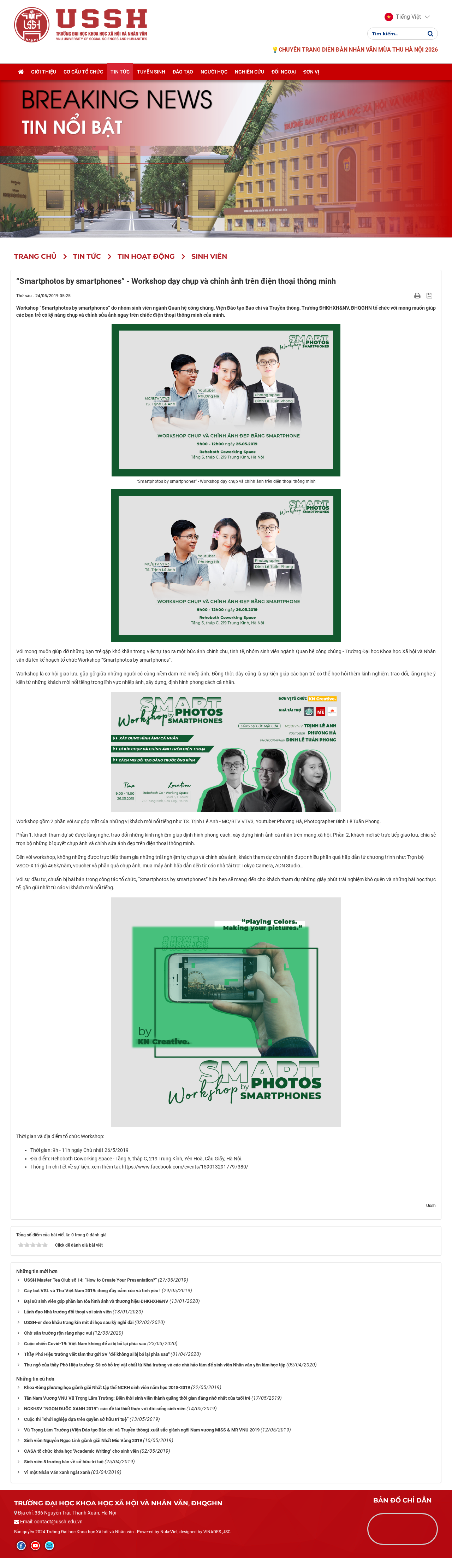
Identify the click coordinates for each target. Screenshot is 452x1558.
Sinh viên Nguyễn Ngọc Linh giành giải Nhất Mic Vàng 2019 (83, 1440)
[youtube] (35, 1546)
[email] (49, 1546)
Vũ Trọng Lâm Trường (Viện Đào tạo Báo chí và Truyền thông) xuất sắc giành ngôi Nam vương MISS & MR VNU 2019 (142, 1430)
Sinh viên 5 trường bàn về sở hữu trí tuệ (63, 1461)
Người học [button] (214, 72)
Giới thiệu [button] (43, 72)
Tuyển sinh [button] (151, 72)
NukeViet (169, 1531)
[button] (403, 17)
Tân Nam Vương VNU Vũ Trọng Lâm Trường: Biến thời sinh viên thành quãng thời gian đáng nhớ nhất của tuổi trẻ (137, 1398)
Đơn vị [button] (311, 72)
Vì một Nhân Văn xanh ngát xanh (57, 1472)
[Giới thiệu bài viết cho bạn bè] (409, 295)
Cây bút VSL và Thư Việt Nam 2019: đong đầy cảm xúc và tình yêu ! (92, 1290)
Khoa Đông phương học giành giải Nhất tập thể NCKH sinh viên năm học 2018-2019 (107, 1387)
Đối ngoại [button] (284, 72)
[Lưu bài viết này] (430, 295)
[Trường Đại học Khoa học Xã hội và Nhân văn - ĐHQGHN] (31, 24)
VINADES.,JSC (217, 1531)
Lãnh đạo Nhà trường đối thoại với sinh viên (68, 1311)
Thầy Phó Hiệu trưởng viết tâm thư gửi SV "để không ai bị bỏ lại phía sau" (97, 1354)
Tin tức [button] (120, 72)
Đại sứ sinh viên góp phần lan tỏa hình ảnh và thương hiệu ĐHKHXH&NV (96, 1301)
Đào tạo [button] (183, 72)
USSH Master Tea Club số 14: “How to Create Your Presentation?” (90, 1280)
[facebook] (21, 1546)
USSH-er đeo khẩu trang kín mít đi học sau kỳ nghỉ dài (78, 1322)
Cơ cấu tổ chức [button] (83, 72)
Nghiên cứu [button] (249, 72)
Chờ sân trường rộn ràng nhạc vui (58, 1333)
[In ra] (418, 295)
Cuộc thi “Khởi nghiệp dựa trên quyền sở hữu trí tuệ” (76, 1419)
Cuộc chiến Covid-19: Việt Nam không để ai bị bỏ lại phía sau (85, 1343)
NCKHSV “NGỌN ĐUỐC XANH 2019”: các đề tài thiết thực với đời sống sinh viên (104, 1408)
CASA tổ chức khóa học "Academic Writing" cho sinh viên (81, 1451)
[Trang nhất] (20, 71)
